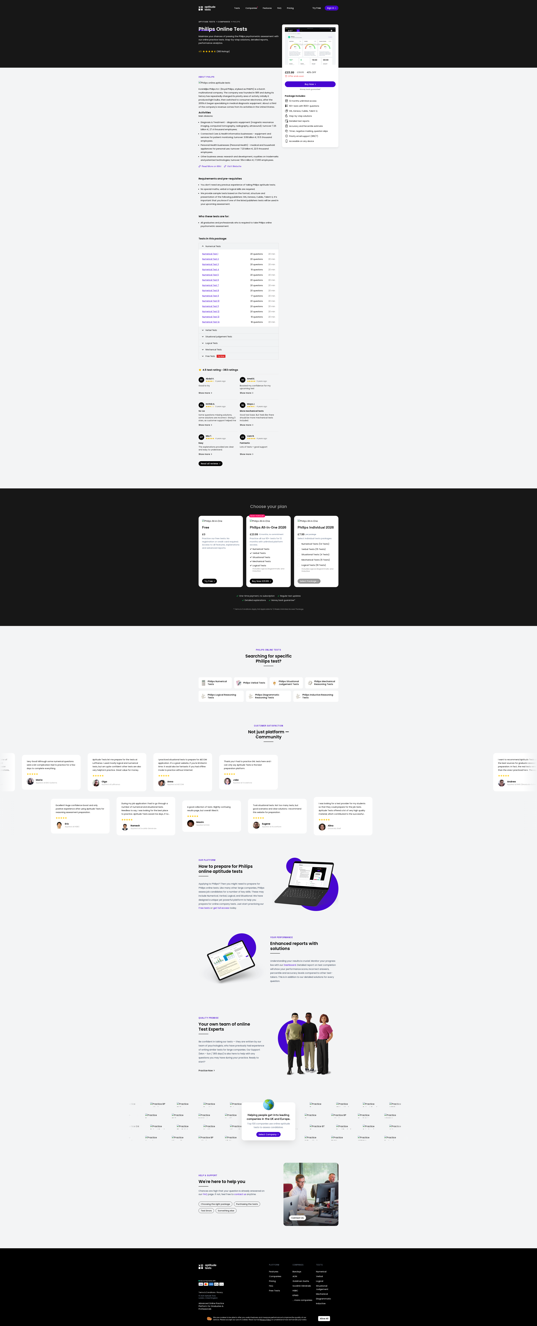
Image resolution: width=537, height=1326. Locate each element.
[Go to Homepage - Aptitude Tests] (207, 8)
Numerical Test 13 (210, 316)
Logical (319, 1281)
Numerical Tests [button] (213, 246)
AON (295, 1276)
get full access (221, 908)
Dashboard (290, 965)
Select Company (268, 1134)
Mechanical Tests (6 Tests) (316, 559)
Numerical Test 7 (210, 285)
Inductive (321, 1303)
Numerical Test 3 (210, 264)
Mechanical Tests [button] (213, 349)
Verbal (319, 1276)
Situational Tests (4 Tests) (315, 554)
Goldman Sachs (301, 1281)
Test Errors (206, 1210)
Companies (251, 8)
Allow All (324, 1318)
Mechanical (322, 1293)
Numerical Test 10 (210, 301)
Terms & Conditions (207, 1292)
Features (267, 8)
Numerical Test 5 (210, 274)
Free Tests (274, 1290)
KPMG (295, 1295)
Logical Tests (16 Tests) (314, 565)
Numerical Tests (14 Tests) (315, 543)
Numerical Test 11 (210, 306)
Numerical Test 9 (210, 295)
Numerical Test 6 (210, 280)
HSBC (295, 1290)
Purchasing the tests (247, 1204)
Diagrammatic (323, 1298)
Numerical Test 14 (211, 322)
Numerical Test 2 (210, 259)
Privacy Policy (265, 1319)
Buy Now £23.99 (260, 581)
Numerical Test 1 (210, 253)
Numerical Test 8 (210, 290)
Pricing (290, 8)
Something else (226, 1210)
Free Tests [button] (214, 356)
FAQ (279, 8)
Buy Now (309, 84)
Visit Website (234, 166)
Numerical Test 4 (210, 269)
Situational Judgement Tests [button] (218, 336)
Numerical (321, 1271)
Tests (237, 8)
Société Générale (302, 1285)
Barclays (297, 1271)
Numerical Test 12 (210, 311)
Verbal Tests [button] (211, 330)
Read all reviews (209, 463)
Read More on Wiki (211, 166)
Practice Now (206, 1070)
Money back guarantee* (310, 89)
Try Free (316, 8)
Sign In (330, 8)
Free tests (204, 908)
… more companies (302, 1300)
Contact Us (297, 1217)
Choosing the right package (215, 1204)
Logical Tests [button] (211, 343)
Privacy (220, 1292)
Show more (204, 393)
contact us (240, 1194)
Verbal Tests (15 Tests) (314, 549)
